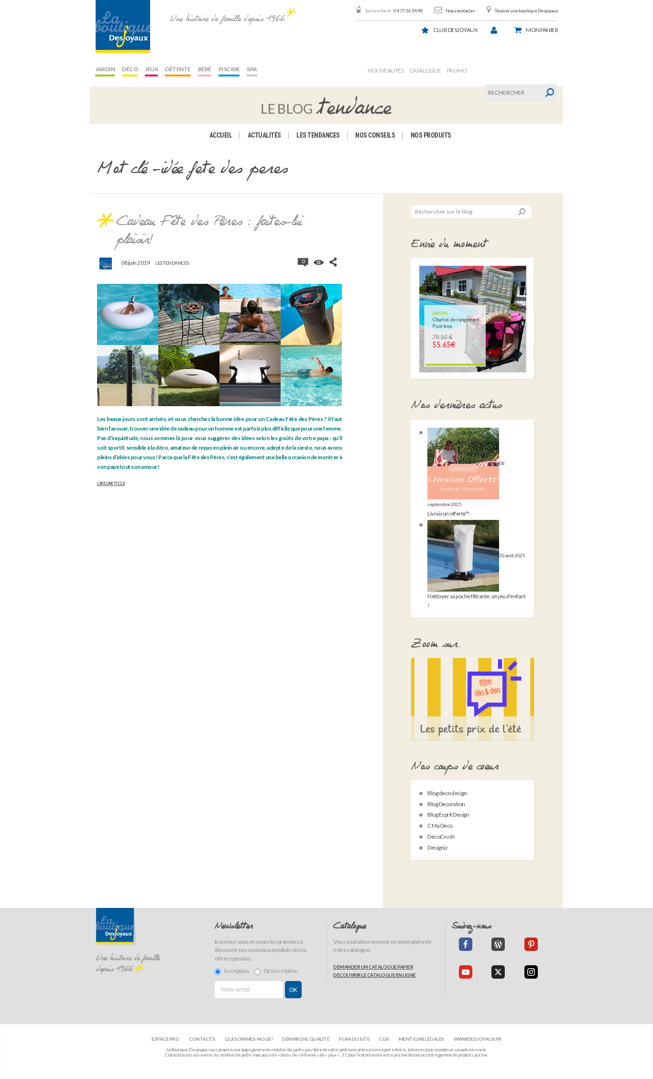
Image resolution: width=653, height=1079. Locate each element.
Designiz (437, 847)
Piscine (229, 69)
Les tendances (318, 135)
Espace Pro (165, 1039)
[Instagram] (531, 972)
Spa (252, 69)
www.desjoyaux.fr (477, 1039)
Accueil (220, 135)
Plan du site (354, 1039)
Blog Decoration (446, 804)
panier (542, 29)
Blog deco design (447, 793)
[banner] (123, 26)
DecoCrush (441, 836)
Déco (130, 69)
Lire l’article (111, 483)
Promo (457, 70)
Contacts (202, 1039)
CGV (384, 1039)
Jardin (105, 69)
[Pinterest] (531, 944)
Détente (178, 69)
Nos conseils (375, 135)
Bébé (204, 69)
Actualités (264, 135)
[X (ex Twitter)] (498, 972)
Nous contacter (460, 10)
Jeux (151, 69)
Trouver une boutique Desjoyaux (526, 10)
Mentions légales (421, 1039)
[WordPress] (498, 944)
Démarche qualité (305, 1039)
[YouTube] (465, 972)
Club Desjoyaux (455, 29)
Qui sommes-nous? (248, 1039)
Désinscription (281, 970)
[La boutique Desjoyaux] (326, 105)
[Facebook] (465, 944)
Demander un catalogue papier (373, 967)
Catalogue (425, 70)
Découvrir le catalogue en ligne (374, 975)
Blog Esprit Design (448, 814)
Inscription (236, 970)
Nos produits (431, 135)
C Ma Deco (440, 825)
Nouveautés (385, 70)
